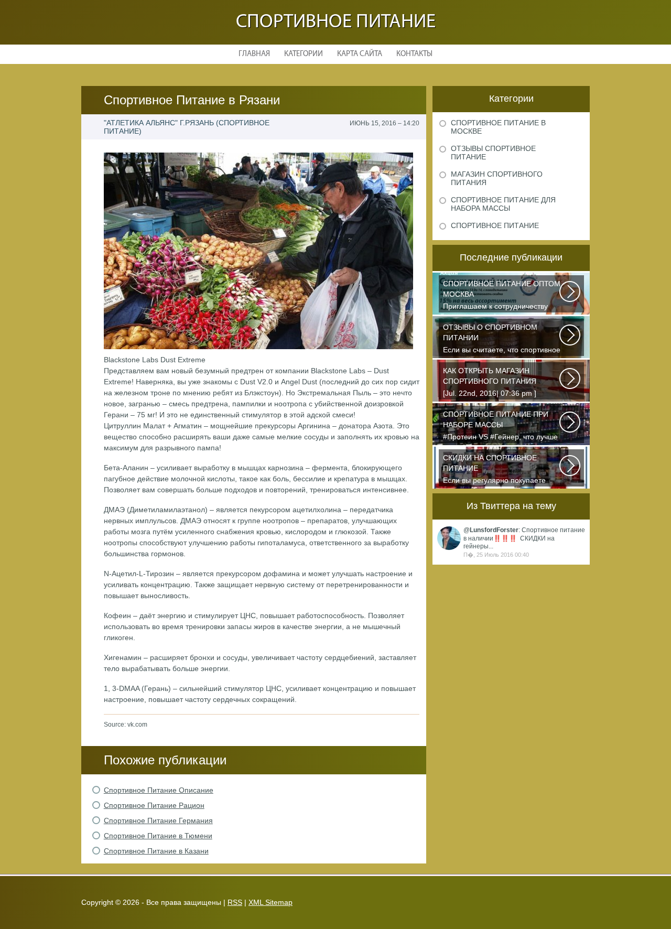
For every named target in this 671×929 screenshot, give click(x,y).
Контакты (414, 54)
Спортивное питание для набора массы (503, 204)
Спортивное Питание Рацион (154, 805)
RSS (235, 902)
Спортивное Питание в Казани (156, 851)
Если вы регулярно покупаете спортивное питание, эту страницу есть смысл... (494, 470)
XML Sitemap (270, 902)
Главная (254, 54)
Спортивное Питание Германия (158, 820)
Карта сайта (359, 54)
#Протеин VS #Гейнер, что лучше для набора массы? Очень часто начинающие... (500, 426)
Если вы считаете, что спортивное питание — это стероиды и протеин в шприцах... (501, 339)
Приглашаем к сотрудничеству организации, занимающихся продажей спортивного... (501, 295)
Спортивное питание (336, 22)
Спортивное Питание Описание (158, 790)
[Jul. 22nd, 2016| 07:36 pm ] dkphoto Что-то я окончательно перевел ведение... (496, 382)
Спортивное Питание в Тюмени (158, 835)
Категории (303, 54)
